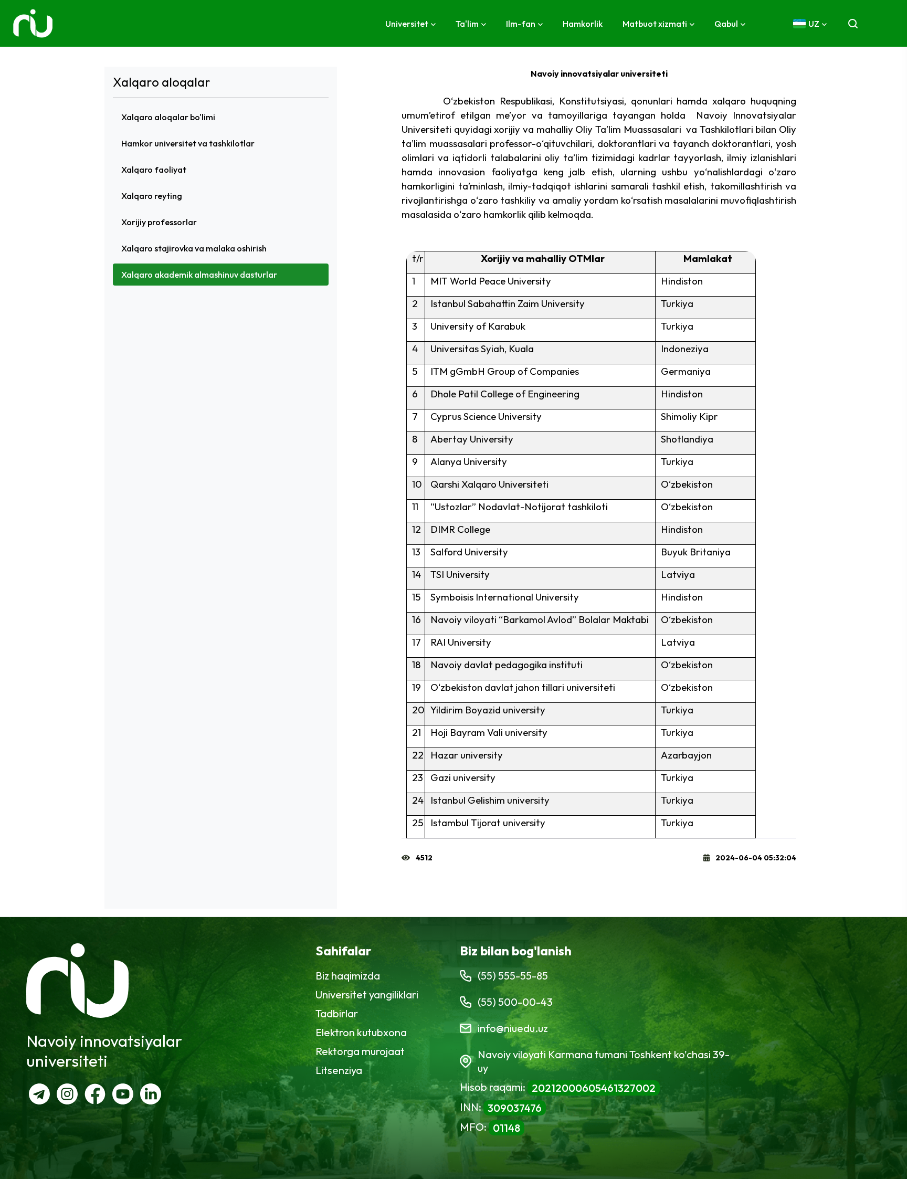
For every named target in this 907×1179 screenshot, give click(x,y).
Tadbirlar (336, 1013)
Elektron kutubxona (361, 1032)
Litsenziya (338, 1070)
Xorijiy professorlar (159, 222)
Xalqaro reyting (151, 196)
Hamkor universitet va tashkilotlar (188, 143)
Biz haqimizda (347, 975)
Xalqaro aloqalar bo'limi (168, 117)
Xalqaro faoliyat (153, 169)
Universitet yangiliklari (366, 994)
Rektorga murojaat (360, 1051)
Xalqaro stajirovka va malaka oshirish (194, 248)
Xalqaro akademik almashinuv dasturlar (199, 274)
